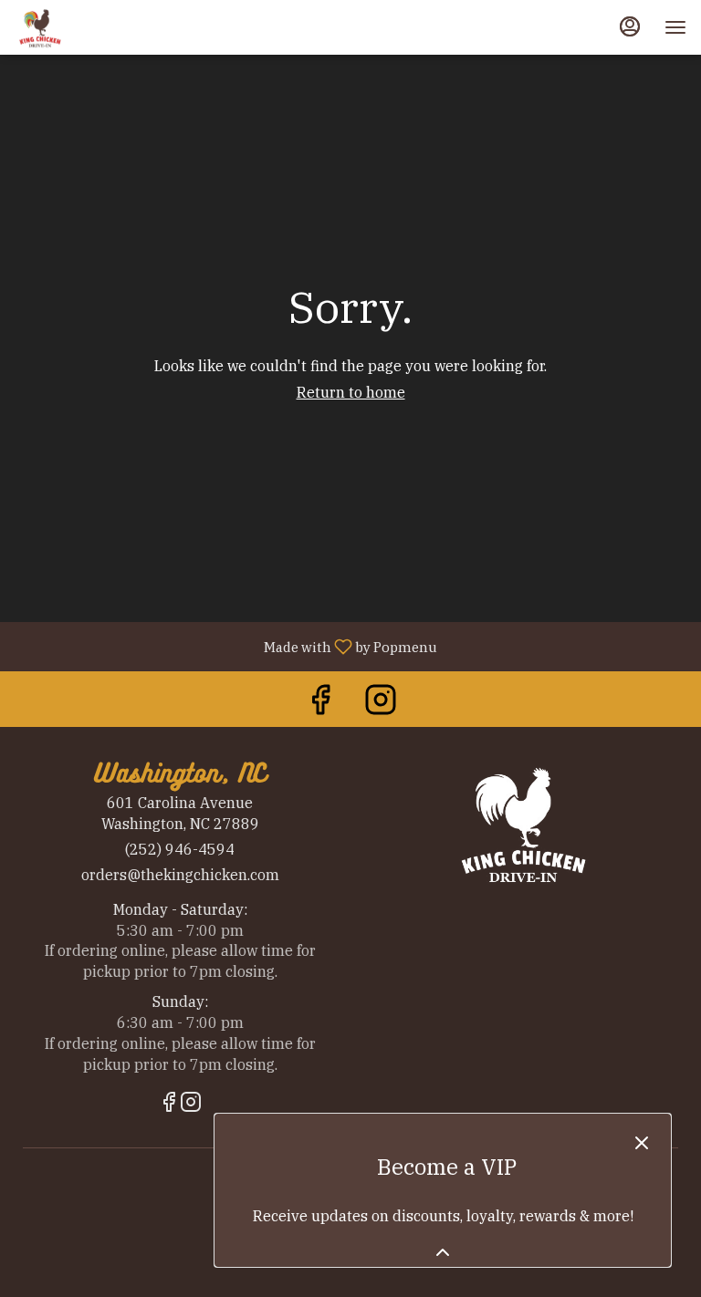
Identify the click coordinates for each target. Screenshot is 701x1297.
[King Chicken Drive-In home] (97, 27)
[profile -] (630, 26)
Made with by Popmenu (225, 645)
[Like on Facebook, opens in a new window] (320, 703)
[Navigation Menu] (675, 27)
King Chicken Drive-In (521, 822)
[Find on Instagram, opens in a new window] (380, 703)
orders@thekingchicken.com (180, 875)
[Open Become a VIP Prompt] (443, 1252)
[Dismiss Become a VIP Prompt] (642, 1143)
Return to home (351, 392)
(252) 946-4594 (180, 849)
